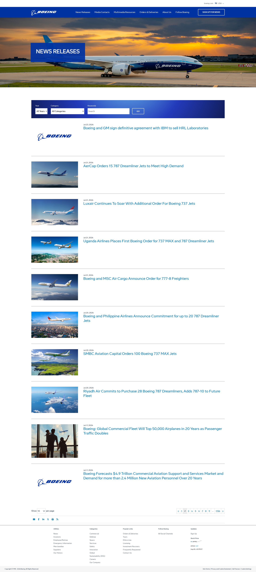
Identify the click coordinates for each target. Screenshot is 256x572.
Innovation (94, 550)
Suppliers (57, 550)
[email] (34, 519)
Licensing (126, 543)
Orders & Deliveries (147, 13)
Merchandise (58, 547)
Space (92, 540)
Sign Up (194, 534)
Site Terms (206, 569)
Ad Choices (236, 569)
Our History (58, 553)
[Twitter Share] (48, 519)
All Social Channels (165, 534)
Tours (125, 537)
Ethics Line (127, 540)
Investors (57, 537)
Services (93, 543)
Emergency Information (62, 543)
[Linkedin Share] (43, 519)
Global (92, 553)
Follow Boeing (182, 12)
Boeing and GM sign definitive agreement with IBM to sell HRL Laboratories (145, 128)
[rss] (57, 519)
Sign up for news (211, 12)
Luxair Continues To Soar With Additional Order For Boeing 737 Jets (139, 203)
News (55, 534)
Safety (92, 547)
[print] (53, 519)
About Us (165, 13)
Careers (93, 559)
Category (55, 106)
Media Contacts (102, 12)
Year (37, 106)
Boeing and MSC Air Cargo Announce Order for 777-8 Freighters (136, 278)
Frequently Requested (131, 550)
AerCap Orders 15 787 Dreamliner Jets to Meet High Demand (133, 166)
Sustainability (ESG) (97, 556)
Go (138, 111)
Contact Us (127, 553)
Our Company (95, 562)
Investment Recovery (131, 547)
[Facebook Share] (39, 519)
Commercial (94, 534)
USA (220, 3)
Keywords (92, 106)
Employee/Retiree (60, 540)
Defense (93, 537)
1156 (218, 511)
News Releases (83, 12)
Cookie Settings (246, 569)
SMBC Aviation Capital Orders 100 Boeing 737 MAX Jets (130, 353)
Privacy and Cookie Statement (221, 569)
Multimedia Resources (123, 13)
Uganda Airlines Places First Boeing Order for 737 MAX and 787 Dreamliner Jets (148, 241)
